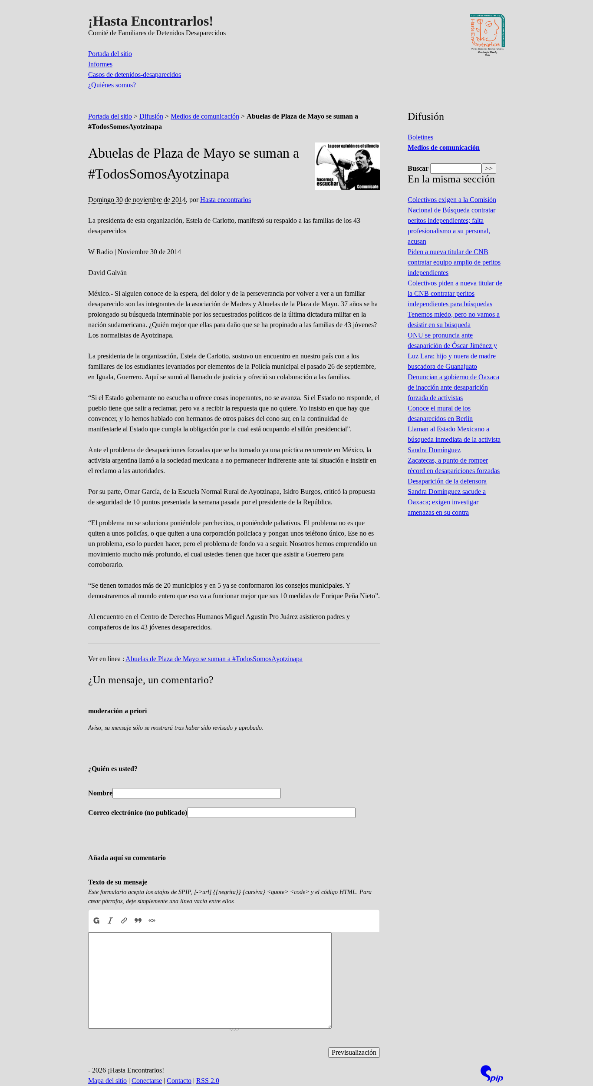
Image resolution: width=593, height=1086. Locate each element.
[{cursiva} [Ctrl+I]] (110, 920)
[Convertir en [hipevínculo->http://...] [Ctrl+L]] (124, 920)
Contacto (179, 1080)
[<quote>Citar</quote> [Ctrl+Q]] (138, 920)
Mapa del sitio (107, 1080)
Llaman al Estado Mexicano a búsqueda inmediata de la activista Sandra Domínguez (454, 439)
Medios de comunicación (205, 116)
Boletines (420, 137)
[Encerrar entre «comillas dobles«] (152, 920)
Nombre (100, 793)
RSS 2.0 (207, 1080)
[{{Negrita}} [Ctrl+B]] (96, 920)
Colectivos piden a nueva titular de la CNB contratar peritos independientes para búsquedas (455, 293)
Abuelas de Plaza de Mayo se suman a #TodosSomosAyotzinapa (214, 658)
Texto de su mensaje (117, 882)
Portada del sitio (110, 53)
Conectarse (147, 1080)
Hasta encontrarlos (225, 199)
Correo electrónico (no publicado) (137, 812)
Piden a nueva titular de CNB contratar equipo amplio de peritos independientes (454, 262)
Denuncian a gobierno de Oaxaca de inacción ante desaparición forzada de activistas (453, 387)
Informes (100, 64)
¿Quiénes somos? (112, 85)
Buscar (418, 168)
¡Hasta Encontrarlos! (151, 21)
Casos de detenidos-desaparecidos (134, 74)
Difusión (151, 116)
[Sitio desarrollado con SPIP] (492, 1075)
